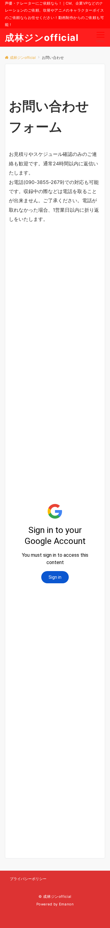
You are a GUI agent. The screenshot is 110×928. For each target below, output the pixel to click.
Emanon (66, 904)
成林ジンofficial (42, 37)
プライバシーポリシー (28, 879)
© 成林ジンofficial (55, 896)
